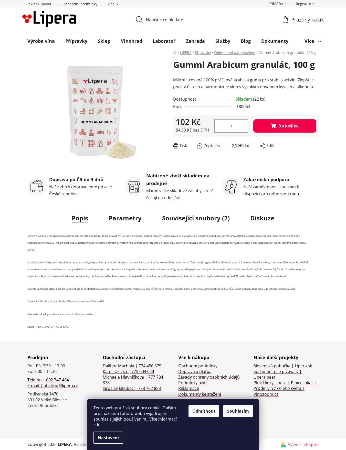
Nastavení (108, 438)
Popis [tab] (80, 218)
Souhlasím (238, 411)
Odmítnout (203, 411)
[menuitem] (41, 41)
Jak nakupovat (39, 4)
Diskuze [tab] (262, 218)
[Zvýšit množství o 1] (244, 126)
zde (96, 424)
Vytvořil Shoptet (303, 444)
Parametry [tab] (125, 218)
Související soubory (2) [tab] (196, 218)
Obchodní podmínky (79, 4)
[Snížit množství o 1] (218, 126)
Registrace (305, 3)
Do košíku (288, 126)
